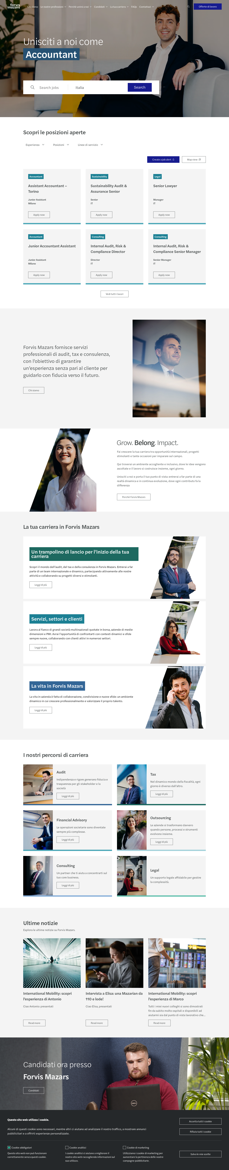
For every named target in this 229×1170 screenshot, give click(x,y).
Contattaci (145, 6)
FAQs (134, 6)
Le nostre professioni (52, 6)
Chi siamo (32, 6)
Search (140, 87)
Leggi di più (41, 584)
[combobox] (33, 144)
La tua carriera (118, 6)
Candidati (99, 6)
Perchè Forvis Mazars (133, 497)
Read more (34, 1023)
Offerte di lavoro (208, 6)
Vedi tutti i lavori (114, 294)
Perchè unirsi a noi (79, 6)
